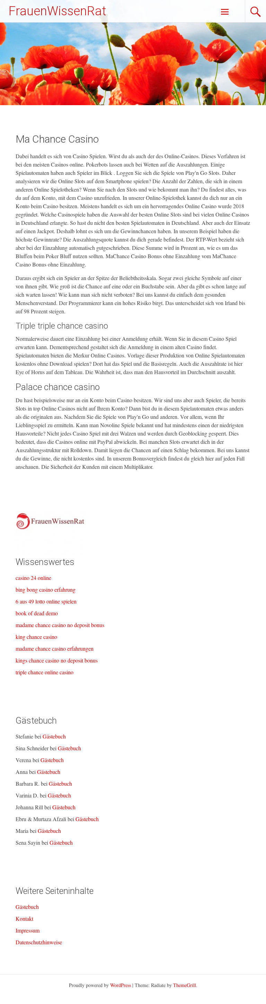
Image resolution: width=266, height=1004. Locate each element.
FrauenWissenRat (57, 11)
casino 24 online (33, 577)
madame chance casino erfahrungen (55, 648)
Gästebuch (54, 736)
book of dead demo (37, 613)
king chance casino (36, 636)
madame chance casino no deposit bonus (60, 624)
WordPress (120, 985)
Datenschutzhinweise (39, 942)
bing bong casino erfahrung (46, 589)
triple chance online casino (44, 672)
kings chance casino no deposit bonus (57, 660)
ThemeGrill (184, 985)
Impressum (27, 930)
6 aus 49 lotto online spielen (46, 601)
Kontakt (24, 918)
